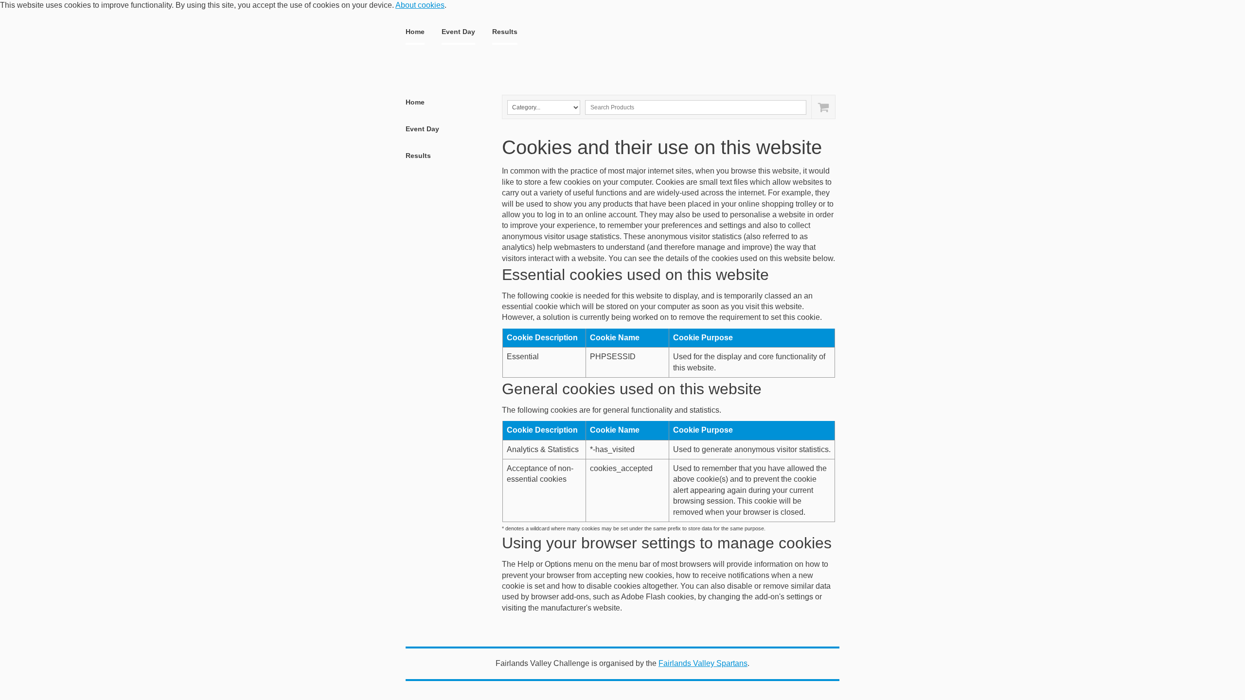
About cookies (420, 5)
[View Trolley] (823, 107)
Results (504, 31)
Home (415, 31)
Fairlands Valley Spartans (702, 663)
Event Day (458, 31)
